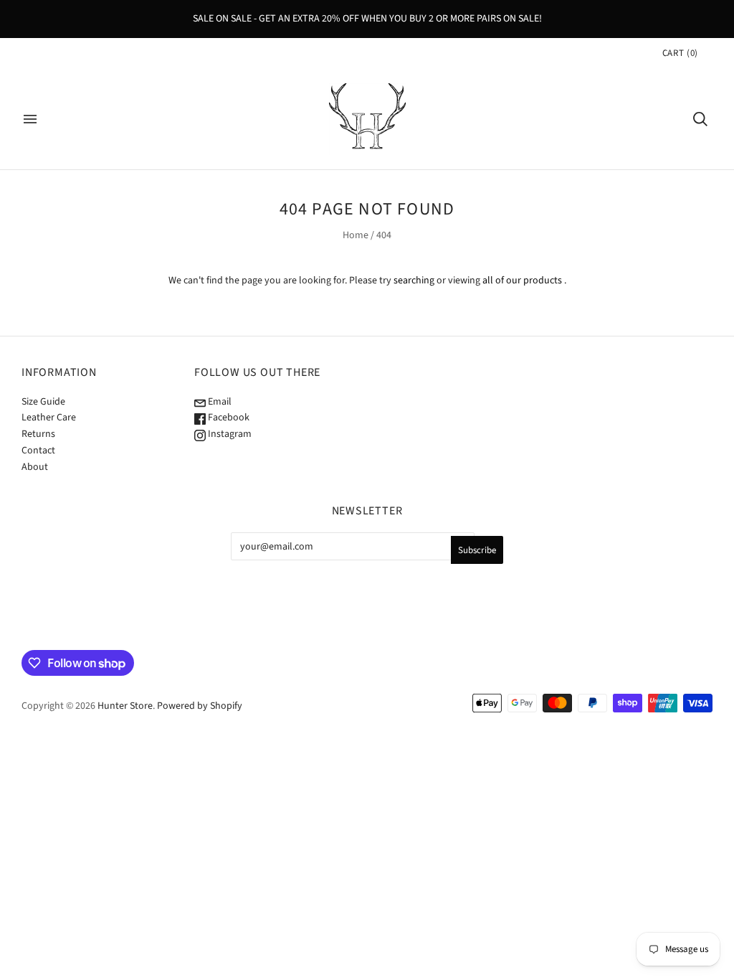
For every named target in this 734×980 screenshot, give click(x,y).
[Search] (700, 119)
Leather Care (49, 417)
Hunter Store (125, 706)
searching (414, 280)
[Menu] (30, 119)
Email (219, 402)
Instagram (229, 434)
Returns (38, 434)
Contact (38, 450)
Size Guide (43, 402)
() (680, 53)
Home (355, 235)
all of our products (522, 280)
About (35, 467)
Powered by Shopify (199, 706)
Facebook (227, 417)
